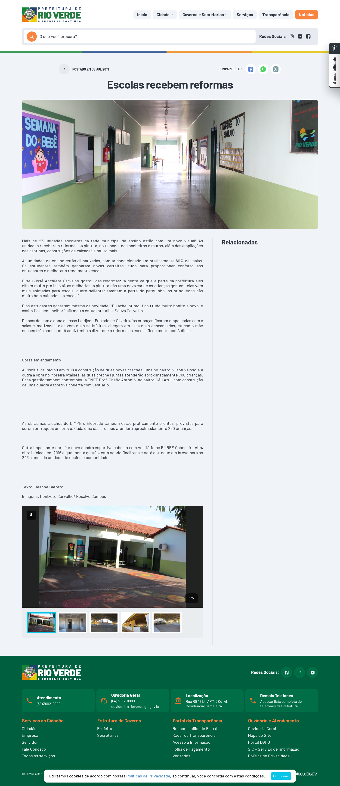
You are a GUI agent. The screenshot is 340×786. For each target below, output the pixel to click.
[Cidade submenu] (172, 14)
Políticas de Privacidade (148, 775)
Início (142, 14)
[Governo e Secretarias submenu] (226, 14)
